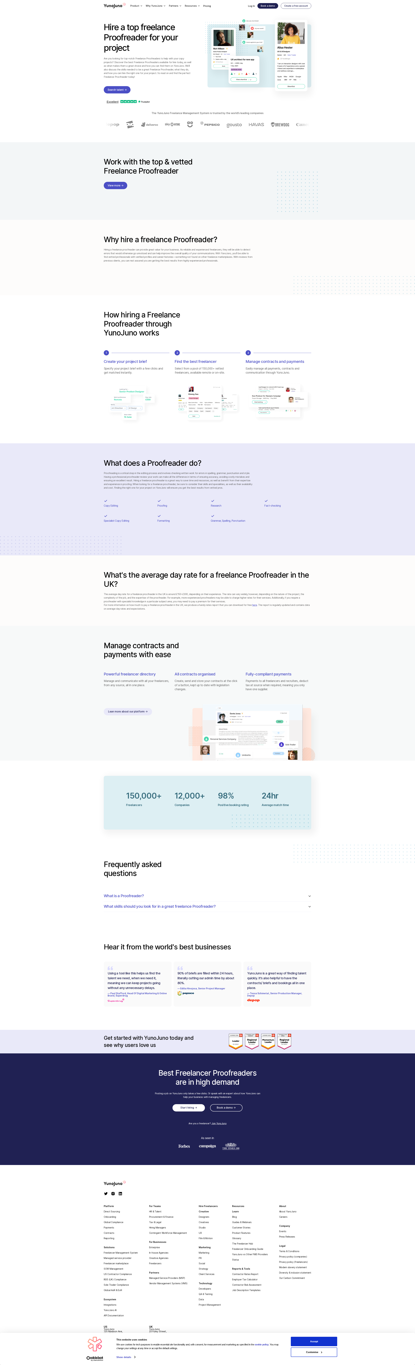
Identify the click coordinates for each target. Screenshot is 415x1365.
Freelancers (155, 1263)
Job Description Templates (246, 1290)
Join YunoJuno (218, 1123)
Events (282, 1231)
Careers (283, 1216)
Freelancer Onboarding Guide (247, 1249)
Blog (234, 1216)
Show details (123, 1357)
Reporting (109, 1238)
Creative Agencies (158, 1258)
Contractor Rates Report (245, 1274)
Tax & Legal (155, 1222)
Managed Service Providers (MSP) (167, 1278)
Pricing (207, 6)
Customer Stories (241, 1227)
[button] (136, 5)
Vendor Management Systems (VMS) (168, 1283)
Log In (251, 6)
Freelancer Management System (121, 1252)
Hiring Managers (157, 1227)
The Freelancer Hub (242, 1243)
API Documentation (114, 1315)
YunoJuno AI (110, 1310)
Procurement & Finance (161, 1216)
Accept (314, 1341)
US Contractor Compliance (118, 1274)
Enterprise (154, 1247)
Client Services (206, 1274)
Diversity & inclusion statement (295, 1272)
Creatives (204, 1222)
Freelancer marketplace (116, 1263)
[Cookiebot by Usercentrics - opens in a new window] (95, 1358)
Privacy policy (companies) (293, 1256)
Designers (204, 1216)
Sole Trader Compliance (116, 1284)
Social (202, 1263)
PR (200, 1258)
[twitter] (106, 1194)
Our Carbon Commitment (292, 1278)
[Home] (115, 6)
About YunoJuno (287, 1211)
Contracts (109, 1233)
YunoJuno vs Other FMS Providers (250, 1254)
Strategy (203, 1268)
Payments (109, 1227)
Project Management (210, 1304)
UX (200, 1233)
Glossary (236, 1238)
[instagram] (113, 1194)
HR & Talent (155, 1211)
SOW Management (113, 1268)
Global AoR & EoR (113, 1290)
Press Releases (287, 1236)
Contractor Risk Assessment (246, 1284)
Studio (202, 1227)
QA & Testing (206, 1294)
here (254, 605)
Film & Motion (206, 1238)
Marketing (204, 1252)
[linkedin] (120, 1194)
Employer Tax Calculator (245, 1279)
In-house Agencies (158, 1252)
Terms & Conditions (289, 1251)
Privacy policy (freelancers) (293, 1262)
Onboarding (110, 1216)
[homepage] (118, 1184)
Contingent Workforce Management (168, 1233)
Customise (312, 1352)
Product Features (241, 1233)
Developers (205, 1288)
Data (201, 1299)
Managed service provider (117, 1258)
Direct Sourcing (112, 1211)
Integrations (110, 1304)
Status (235, 1259)
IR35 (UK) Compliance (115, 1279)
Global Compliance (113, 1222)
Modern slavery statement (293, 1267)
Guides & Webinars (242, 1222)
